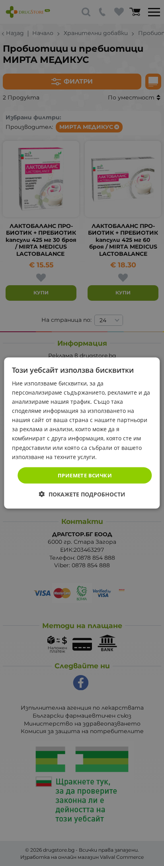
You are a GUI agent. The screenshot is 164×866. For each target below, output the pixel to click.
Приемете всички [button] (85, 475)
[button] (82, 494)
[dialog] (82, 433)
